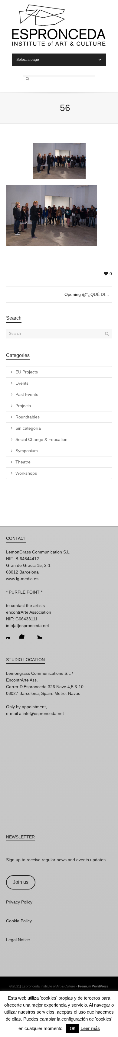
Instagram (11, 634)
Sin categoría (28, 428)
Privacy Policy (19, 902)
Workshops (26, 473)
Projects (23, 405)
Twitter (37, 634)
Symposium (26, 450)
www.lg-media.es (22, 578)
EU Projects (26, 371)
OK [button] (73, 1028)
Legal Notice (18, 939)
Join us (20, 882)
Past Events (26, 394)
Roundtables (27, 416)
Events (21, 383)
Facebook (24, 634)
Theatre (23, 462)
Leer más (90, 1028)
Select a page (27, 59)
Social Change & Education (41, 439)
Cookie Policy (19, 920)
